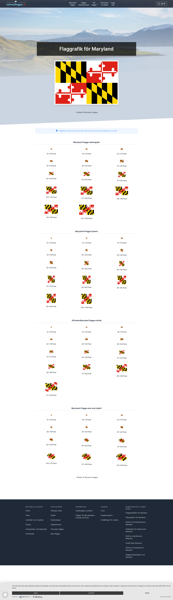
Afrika (28, 511)
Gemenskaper (56, 520)
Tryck (103, 511)
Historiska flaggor (57, 529)
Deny (36, 593)
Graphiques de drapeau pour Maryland (136, 530)
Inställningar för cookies (109, 520)
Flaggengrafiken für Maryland (136, 513)
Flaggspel (113, 4)
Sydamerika (30, 534)
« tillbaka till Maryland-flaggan (86, 112)
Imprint (161, 596)
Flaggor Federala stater (84, 4)
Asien (28, 515)
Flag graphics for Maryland (135, 517)
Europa (28, 525)
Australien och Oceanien (35, 520)
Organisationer (56, 525)
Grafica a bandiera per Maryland (134, 537)
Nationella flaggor (72, 4)
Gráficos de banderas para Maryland (135, 523)
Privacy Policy (167, 596)
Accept (92, 593)
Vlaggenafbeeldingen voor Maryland (135, 556)
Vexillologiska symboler (84, 511)
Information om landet (105, 4)
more (147, 593)
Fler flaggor (94, 4)
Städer (53, 515)
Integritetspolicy (107, 515)
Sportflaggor (55, 534)
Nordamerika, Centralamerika (36, 529)
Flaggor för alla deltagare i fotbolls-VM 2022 (85, 516)
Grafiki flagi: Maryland (134, 543)
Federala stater (56, 511)
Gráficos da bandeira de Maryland (135, 549)
